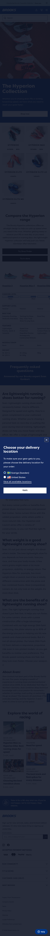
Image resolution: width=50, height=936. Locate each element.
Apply (25, 490)
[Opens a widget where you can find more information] (41, 932)
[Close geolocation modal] (46, 440)
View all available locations (17, 481)
